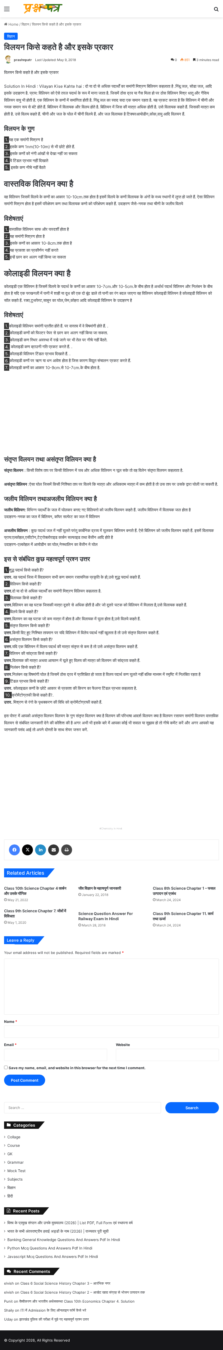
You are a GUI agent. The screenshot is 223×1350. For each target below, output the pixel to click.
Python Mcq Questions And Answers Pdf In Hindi (49, 1248)
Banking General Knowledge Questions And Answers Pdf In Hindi (63, 1240)
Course (13, 1145)
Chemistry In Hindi (111, 828)
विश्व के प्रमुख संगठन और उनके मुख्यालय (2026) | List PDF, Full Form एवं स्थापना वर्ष (70, 1223)
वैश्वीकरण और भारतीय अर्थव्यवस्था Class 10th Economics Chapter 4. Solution (77, 1301)
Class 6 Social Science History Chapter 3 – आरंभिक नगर (65, 1283)
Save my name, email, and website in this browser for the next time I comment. (77, 1068)
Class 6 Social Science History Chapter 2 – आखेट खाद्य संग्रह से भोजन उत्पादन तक (82, 1292)
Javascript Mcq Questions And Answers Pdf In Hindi (52, 1256)
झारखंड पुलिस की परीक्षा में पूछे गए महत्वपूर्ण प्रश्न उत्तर (54, 1319)
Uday (8, 1319)
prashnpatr (23, 60)
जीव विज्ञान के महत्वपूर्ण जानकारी (99, 888)
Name (10, 1021)
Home (12, 24)
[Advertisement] (111, 416)
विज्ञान (25, 24)
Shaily (9, 1310)
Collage (13, 1137)
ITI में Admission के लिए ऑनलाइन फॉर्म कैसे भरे (53, 1310)
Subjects (15, 1179)
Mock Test (16, 1171)
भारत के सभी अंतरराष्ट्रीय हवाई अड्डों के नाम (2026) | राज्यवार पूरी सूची (58, 1231)
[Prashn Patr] (43, 9)
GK (10, 1154)
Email (10, 1044)
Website (123, 1044)
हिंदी (10, 1196)
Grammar (15, 1162)
